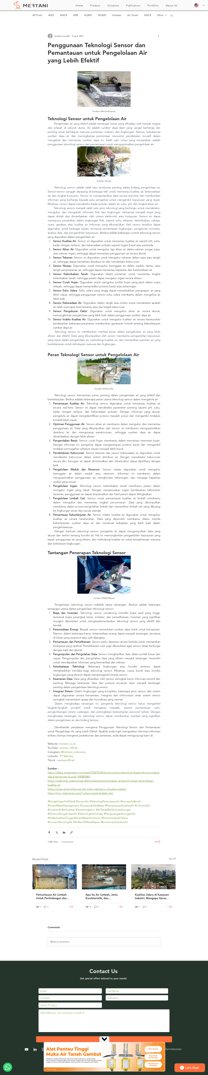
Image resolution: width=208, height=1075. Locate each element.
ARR (75, 15)
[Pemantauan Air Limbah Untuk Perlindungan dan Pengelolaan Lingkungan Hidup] (54, 876)
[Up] (104, 1038)
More (160, 15)
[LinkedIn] (35, 1049)
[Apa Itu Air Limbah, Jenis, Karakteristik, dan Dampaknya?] (104, 876)
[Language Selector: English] (199, 5)
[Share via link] (71, 832)
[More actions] (158, 36)
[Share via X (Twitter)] (56, 832)
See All (172, 858)
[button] (95, 5)
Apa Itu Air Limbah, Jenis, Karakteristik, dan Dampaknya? (102, 896)
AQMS (88, 15)
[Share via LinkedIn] (64, 832)
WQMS (102, 15)
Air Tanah (132, 15)
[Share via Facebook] (49, 832)
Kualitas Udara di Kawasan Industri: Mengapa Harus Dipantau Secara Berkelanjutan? (152, 896)
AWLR (63, 15)
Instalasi (116, 15)
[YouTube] (26, 1049)
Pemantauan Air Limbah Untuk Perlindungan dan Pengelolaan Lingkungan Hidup (51, 896)
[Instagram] (43, 1049)
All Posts (37, 15)
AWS (51, 15)
